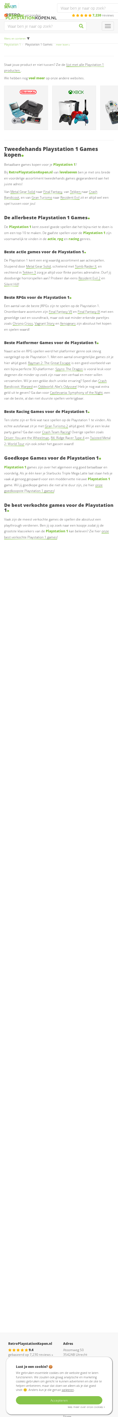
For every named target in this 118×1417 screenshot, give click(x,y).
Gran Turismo (42, 197)
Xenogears (68, 323)
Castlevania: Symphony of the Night (76, 392)
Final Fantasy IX (89, 311)
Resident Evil (70, 197)
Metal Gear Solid (22, 191)
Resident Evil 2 (89, 278)
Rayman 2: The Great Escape (49, 363)
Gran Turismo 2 (56, 426)
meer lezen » (63, 44)
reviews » (41, 1354)
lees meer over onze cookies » (86, 1407)
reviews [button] (103, 15)
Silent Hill (11, 284)
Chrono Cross (23, 323)
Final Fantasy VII (60, 311)
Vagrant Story (45, 323)
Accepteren (59, 1400)
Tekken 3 (29, 272)
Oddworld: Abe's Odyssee (57, 386)
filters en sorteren (15, 38)
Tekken (75, 191)
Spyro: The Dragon (69, 369)
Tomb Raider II (85, 266)
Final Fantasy (52, 191)
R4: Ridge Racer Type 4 (68, 437)
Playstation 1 (12, 44)
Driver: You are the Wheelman (26, 437)
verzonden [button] (25, 15)
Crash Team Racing (56, 432)
